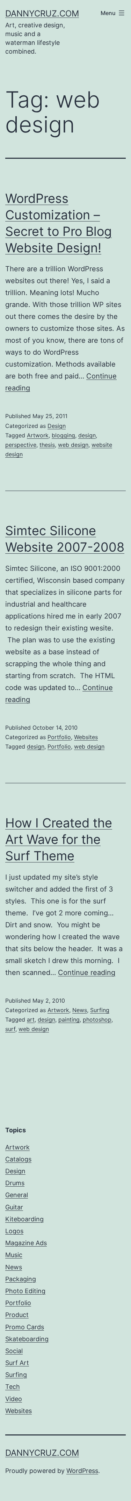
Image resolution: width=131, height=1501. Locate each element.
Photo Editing (25, 1291)
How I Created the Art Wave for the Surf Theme (58, 839)
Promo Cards (24, 1327)
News (79, 1010)
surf (10, 1028)
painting (69, 1019)
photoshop (97, 1019)
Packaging (20, 1279)
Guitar (14, 1207)
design (87, 435)
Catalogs (18, 1159)
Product (17, 1314)
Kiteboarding (24, 1219)
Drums (14, 1183)
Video (13, 1399)
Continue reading (86, 972)
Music (13, 1254)
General (16, 1195)
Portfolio (59, 737)
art (31, 1019)
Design (57, 425)
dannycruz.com (42, 13)
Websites (86, 737)
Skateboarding (27, 1339)
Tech (12, 1386)
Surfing (99, 1010)
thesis (47, 444)
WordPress (82, 1470)
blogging (63, 435)
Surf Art (17, 1362)
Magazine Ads (26, 1243)
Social (14, 1351)
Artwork (38, 435)
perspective (20, 444)
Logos (14, 1231)
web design (73, 444)
